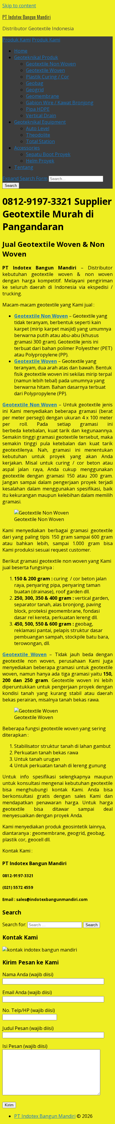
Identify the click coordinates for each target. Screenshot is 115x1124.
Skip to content (19, 5)
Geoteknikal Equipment (40, 122)
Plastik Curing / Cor (47, 76)
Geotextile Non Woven (51, 64)
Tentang (23, 167)
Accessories (27, 148)
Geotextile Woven (45, 70)
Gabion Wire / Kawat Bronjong (59, 102)
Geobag (34, 83)
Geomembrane (42, 96)
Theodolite (38, 135)
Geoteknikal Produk (36, 57)
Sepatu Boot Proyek (48, 154)
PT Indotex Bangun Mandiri (26, 17)
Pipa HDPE (38, 109)
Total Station (40, 141)
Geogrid (35, 89)
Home (20, 51)
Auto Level (37, 128)
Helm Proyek (40, 161)
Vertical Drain (41, 115)
